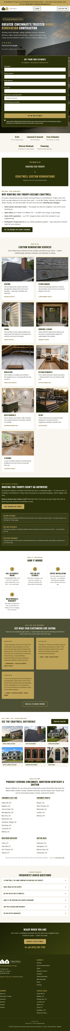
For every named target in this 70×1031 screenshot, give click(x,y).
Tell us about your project (11, 102)
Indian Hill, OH (6, 803)
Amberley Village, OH (9, 822)
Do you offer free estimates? (14, 893)
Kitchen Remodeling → (45, 382)
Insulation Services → (11, 382)
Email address (8, 80)
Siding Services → (9, 339)
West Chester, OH (43, 806)
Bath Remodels (41, 979)
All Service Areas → (42, 1013)
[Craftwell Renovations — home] (9, 8)
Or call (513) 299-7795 (35, 947)
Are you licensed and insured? (14, 907)
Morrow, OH (41, 816)
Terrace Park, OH (7, 809)
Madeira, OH (6, 806)
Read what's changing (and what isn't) (38, 4)
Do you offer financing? (12, 913)
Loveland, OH (6, 828)
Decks (38, 982)
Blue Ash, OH (6, 816)
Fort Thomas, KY (7, 849)
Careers (2, 1004)
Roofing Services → (10, 296)
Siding (38, 968)
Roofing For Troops (5, 996)
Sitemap (59, 1026)
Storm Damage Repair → (45, 296)
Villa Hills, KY (6, 846)
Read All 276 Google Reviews (35, 704)
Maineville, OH (42, 809)
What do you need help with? (13, 95)
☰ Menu (36, 9)
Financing (2, 999)
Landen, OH (41, 812)
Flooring (39, 985)
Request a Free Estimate (35, 941)
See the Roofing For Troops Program (17, 230)
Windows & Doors (42, 971)
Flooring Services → (10, 468)
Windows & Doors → (44, 339)
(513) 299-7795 (62, 9)
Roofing (39, 963)
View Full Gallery (60, 721)
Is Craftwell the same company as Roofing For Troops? (23, 880)
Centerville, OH (42, 853)
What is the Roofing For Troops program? (19, 900)
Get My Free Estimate (35, 116)
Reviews (2, 1002)
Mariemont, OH (7, 819)
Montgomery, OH (7, 812)
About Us (2, 993)
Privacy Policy (39, 123)
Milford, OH (5, 832)
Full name (7, 66)
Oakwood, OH (41, 843)
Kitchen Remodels (42, 976)
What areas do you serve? (13, 887)
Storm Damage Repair (43, 965)
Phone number (9, 73)
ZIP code (7, 87)
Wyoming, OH (6, 825)
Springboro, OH (42, 846)
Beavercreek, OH (42, 849)
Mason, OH (40, 803)
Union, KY (5, 843)
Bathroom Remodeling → (11, 425)
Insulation (39, 974)
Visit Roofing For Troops (13, 507)
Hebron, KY (5, 853)
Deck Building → (43, 425)
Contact (2, 1007)
